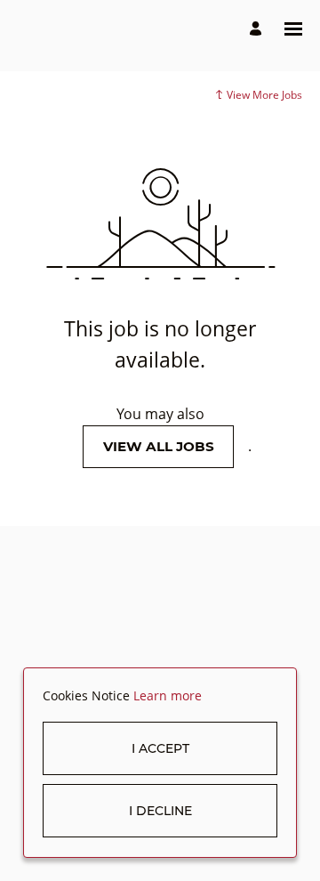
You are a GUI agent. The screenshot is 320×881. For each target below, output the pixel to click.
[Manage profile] (258, 28)
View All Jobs (158, 446)
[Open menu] (293, 29)
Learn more (167, 695)
